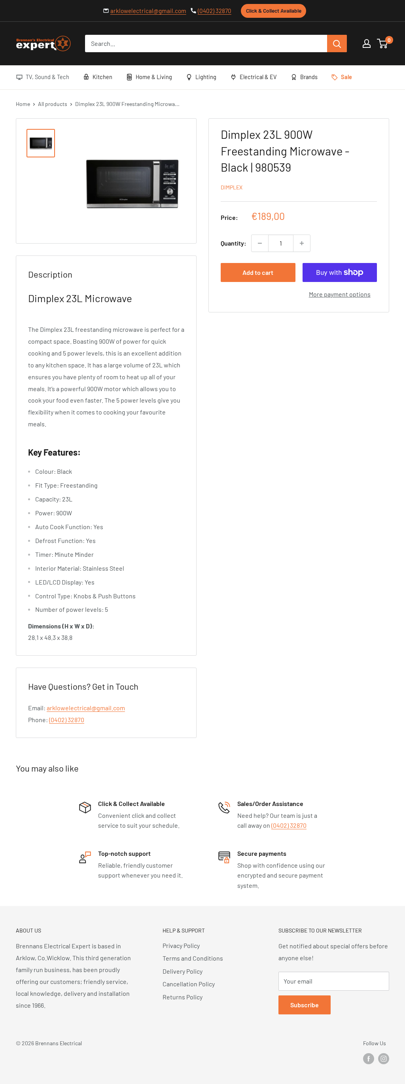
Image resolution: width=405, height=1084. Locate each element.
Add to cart (257, 272)
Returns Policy (182, 997)
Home (23, 103)
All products (52, 103)
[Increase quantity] (301, 243)
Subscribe (304, 1004)
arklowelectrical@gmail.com (148, 10)
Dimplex (231, 187)
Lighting (205, 76)
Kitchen (102, 76)
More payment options (340, 294)
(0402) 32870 (214, 10)
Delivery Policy (182, 971)
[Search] (337, 43)
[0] (383, 43)
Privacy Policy (181, 945)
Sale (346, 76)
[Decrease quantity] (260, 243)
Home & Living (154, 76)
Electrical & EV (258, 76)
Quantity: (233, 243)
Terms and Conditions (193, 958)
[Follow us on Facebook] (368, 1058)
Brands (309, 76)
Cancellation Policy (189, 984)
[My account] (367, 43)
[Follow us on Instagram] (383, 1058)
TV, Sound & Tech (47, 76)
